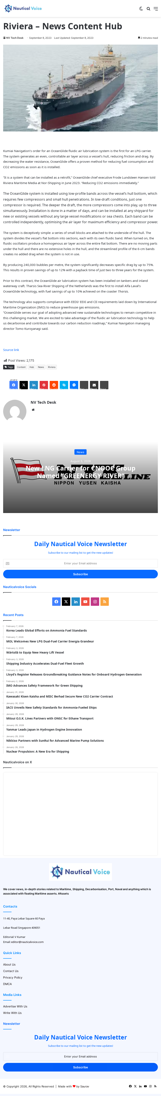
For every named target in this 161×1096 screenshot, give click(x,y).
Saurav (84, 1086)
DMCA (7, 984)
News (41, 367)
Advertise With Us (15, 1006)
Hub (32, 367)
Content (21, 367)
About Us (9, 964)
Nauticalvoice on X (17, 762)
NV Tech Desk (14, 37)
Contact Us (10, 971)
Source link (11, 350)
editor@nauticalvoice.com (27, 942)
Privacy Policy (12, 977)
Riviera (51, 367)
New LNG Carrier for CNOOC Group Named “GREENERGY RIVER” (80, 472)
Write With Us (12, 1013)
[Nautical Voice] (23, 8)
